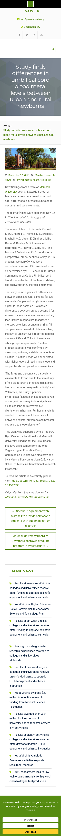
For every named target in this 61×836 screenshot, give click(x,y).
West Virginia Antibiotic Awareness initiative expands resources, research (26, 760)
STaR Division (25, 44)
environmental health (28, 179)
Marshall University (45, 175)
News (8, 179)
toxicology (45, 179)
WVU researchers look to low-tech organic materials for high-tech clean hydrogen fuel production (30, 776)
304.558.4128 (32, 11)
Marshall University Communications (27, 497)
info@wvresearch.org (32, 19)
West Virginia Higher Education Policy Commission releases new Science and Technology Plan (30, 609)
